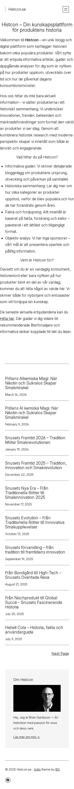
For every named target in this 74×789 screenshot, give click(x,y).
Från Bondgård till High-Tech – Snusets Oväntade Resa (33, 575)
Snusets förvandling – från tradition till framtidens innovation (35, 549)
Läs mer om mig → (26, 737)
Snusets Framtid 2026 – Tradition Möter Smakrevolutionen (35, 440)
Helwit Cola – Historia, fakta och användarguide (34, 629)
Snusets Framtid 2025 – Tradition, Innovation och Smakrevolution (36, 465)
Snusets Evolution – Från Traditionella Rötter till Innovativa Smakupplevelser (35, 522)
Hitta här (7, 318)
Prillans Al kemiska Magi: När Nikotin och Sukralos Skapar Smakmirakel (31, 413)
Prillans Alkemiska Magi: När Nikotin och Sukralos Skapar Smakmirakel (31, 383)
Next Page (60, 653)
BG (58, 769)
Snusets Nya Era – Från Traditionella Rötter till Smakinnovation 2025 (26, 493)
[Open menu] (66, 9)
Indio (37, 769)
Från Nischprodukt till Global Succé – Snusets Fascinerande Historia (33, 602)
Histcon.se (17, 9)
